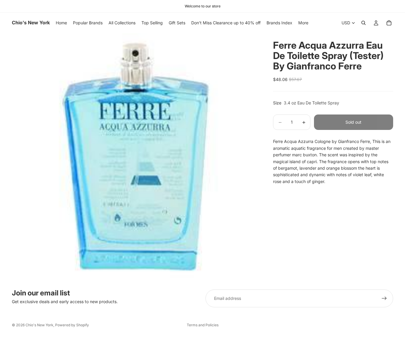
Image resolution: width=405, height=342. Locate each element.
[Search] (363, 22)
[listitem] (303, 23)
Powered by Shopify (72, 325)
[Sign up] (384, 298)
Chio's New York (39, 325)
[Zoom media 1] (135, 156)
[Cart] (389, 22)
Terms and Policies (203, 325)
